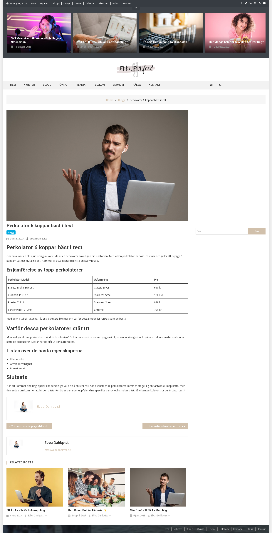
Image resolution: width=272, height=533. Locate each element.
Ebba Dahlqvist (38, 238)
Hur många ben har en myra (166, 426)
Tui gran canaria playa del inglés (30, 426)
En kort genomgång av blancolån (100, 42)
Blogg (56, 3)
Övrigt (66, 3)
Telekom (90, 3)
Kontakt (127, 3)
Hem (33, 3)
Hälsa (115, 3)
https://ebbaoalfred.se (58, 450)
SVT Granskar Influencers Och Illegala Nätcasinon (235, 40)
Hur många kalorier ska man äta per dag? (171, 42)
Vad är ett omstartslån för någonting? (37, 42)
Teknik (77, 3)
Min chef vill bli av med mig (148, 510)
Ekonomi (103, 3)
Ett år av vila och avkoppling (25, 510)
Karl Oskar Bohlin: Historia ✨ (87, 510)
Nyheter (44, 3)
